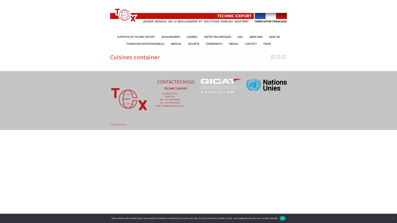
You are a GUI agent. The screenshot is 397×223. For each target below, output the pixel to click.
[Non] (393, 218)
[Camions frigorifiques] (284, 57)
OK (282, 218)
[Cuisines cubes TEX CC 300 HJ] (273, 57)
